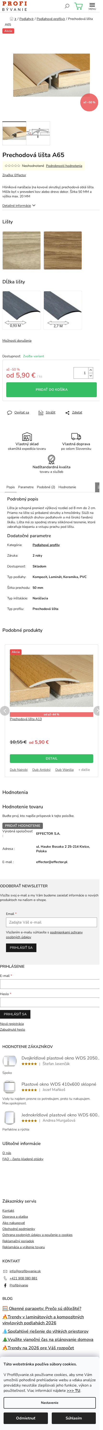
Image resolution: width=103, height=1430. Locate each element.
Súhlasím (74, 1418)
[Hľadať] (67, 6)
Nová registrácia (12, 1024)
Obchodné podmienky (18, 1229)
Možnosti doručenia (16, 340)
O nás (6, 1153)
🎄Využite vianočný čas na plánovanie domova (47, 1339)
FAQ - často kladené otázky (22, 1159)
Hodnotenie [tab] (67, 487)
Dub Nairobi (19, 769)
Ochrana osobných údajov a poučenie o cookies (37, 1235)
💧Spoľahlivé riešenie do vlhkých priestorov (45, 1331)
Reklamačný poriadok (18, 1241)
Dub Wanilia (64, 769)
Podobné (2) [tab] (46, 487)
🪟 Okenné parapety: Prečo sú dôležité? (41, 1308)
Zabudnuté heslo (12, 1029)
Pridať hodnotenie (22, 825)
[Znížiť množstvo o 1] (90, 375)
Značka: (14, 175)
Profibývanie (19, 1285)
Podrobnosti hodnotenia (64, 166)
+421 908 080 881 (23, 1278)
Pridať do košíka (52, 389)
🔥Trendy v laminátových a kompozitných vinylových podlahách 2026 (43, 1320)
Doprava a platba (15, 1216)
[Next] (98, 711)
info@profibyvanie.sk (25, 1271)
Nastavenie (49, 1402)
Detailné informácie (16, 205)
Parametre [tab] (26, 487)
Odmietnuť (25, 1418)
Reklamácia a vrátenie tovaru (23, 1247)
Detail (51, 758)
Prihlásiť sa (21, 947)
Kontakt (8, 1210)
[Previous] (5, 711)
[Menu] (92, 6)
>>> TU (73, 1390)
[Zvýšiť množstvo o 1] (90, 370)
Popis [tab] (10, 487)
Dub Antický (41, 769)
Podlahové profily (46, 545)
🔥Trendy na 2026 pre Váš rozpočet (38, 1348)
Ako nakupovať (13, 1223)
